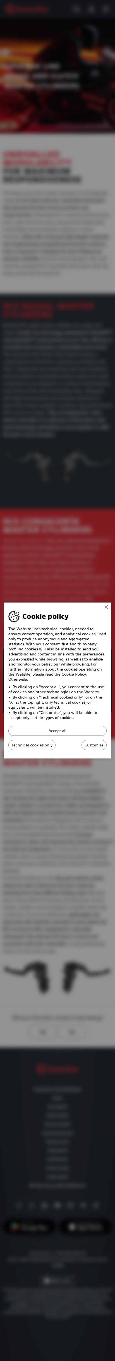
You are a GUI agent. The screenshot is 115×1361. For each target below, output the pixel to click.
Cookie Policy (74, 674)
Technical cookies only (31, 745)
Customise (94, 745)
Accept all (57, 731)
